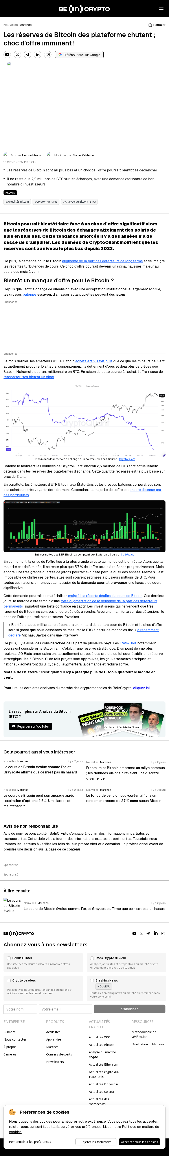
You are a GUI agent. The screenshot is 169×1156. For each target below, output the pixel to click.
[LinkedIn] (37, 54)
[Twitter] (17, 54)
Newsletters (55, 1062)
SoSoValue (127, 554)
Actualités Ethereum (103, 1064)
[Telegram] (27, 54)
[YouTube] (7, 54)
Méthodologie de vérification (144, 1034)
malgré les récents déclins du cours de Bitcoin (105, 595)
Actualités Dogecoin (103, 1084)
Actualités (53, 1032)
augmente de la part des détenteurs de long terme (102, 261)
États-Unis (128, 643)
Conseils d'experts (59, 1054)
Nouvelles (11, 25)
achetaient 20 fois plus (93, 361)
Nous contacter (15, 1039)
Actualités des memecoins (99, 1101)
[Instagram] (47, 54)
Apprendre (53, 1039)
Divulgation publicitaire (148, 1044)
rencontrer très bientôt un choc (29, 377)
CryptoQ (124, 459)
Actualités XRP (99, 1037)
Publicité (10, 1032)
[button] (43, 962)
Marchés (26, 25)
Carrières (10, 1054)
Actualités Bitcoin (101, 1045)
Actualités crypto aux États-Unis (104, 1074)
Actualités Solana (101, 1091)
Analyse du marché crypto (102, 1054)
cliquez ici (141, 688)
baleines (30, 294)
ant (133, 459)
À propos (10, 1047)
